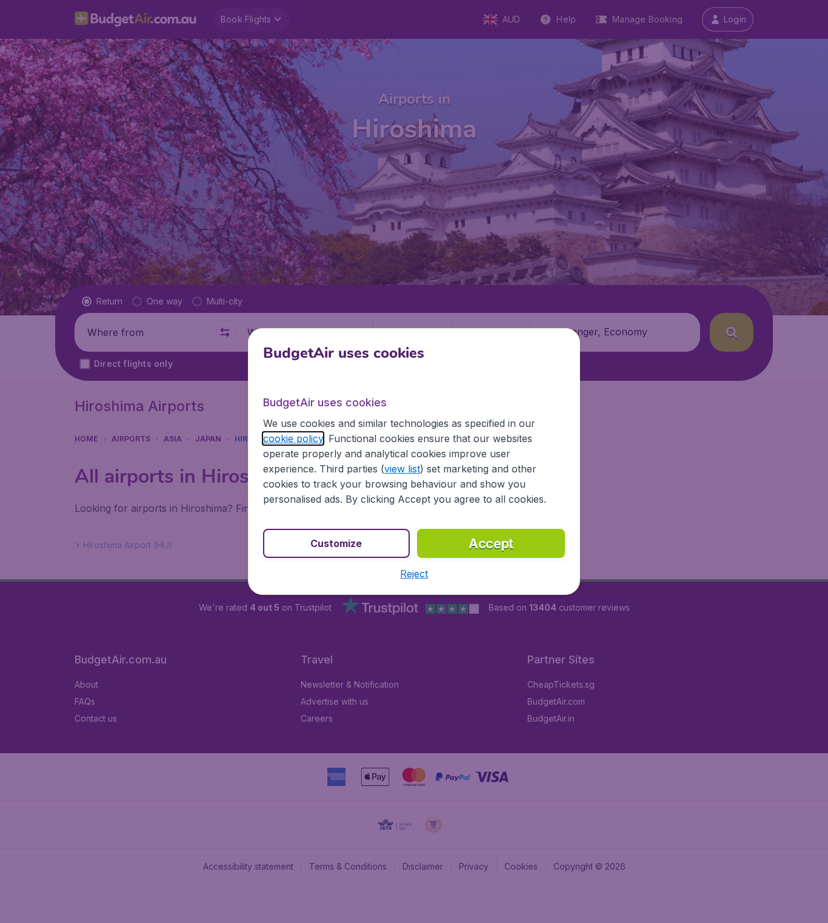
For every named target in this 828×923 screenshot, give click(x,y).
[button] (414, 574)
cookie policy (293, 438)
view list (402, 469)
